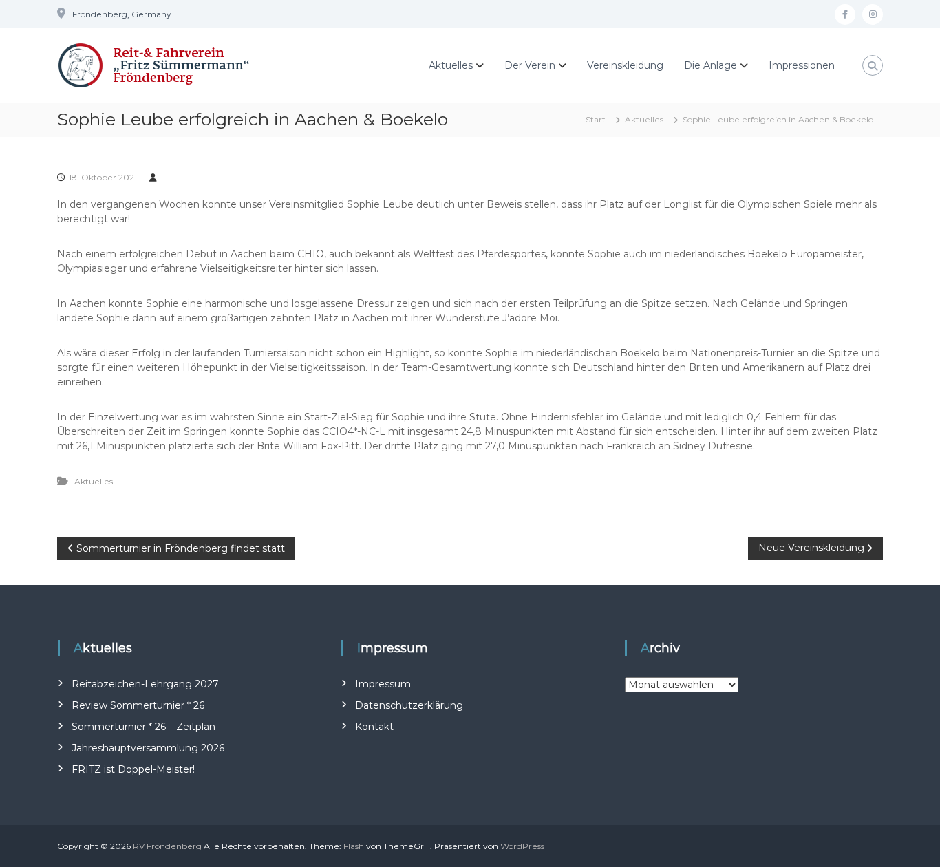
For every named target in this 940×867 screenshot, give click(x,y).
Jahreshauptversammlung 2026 (148, 748)
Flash (353, 846)
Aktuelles (451, 65)
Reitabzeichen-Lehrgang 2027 (145, 684)
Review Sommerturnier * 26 (138, 705)
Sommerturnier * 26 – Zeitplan (143, 726)
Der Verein (529, 65)
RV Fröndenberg (167, 846)
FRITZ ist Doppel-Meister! (133, 769)
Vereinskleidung (625, 65)
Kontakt (374, 726)
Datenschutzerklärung (409, 705)
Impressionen (802, 65)
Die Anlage (710, 65)
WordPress (522, 846)
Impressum (383, 684)
